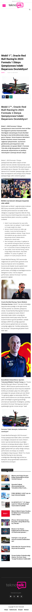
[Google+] (17, 597)
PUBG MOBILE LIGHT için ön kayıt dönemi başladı (21, 494)
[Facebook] (10, 597)
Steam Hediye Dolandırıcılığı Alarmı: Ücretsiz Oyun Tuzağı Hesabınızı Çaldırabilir (21, 557)
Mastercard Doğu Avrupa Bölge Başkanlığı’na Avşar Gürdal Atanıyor (20, 477)
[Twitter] (14, 597)
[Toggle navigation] (4, 5)
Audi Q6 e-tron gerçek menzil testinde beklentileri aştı (21, 539)
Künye (6, 609)
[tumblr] (21, 597)
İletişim (20, 609)
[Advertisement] (16, 32)
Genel (2, 72)
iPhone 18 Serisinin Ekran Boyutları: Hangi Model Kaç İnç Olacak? (20, 521)
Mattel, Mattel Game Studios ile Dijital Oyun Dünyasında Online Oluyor (21, 512)
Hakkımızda (13, 609)
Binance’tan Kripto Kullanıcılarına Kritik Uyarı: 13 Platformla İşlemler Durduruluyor (20, 530)
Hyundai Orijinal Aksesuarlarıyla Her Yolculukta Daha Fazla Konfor (19, 486)
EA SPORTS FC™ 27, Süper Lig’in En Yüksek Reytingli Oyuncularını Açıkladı (21, 504)
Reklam (26, 609)
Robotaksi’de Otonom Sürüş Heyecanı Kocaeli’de (21, 547)
